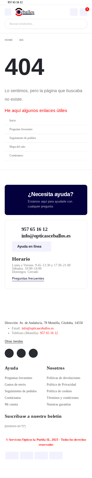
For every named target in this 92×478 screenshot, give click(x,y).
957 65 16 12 (49, 333)
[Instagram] (33, 353)
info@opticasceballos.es (38, 328)
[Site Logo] (24, 12)
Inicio (12, 120)
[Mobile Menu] (8, 12)
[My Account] (74, 11)
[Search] (80, 24)
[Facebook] (9, 353)
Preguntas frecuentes (21, 129)
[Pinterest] (21, 353)
